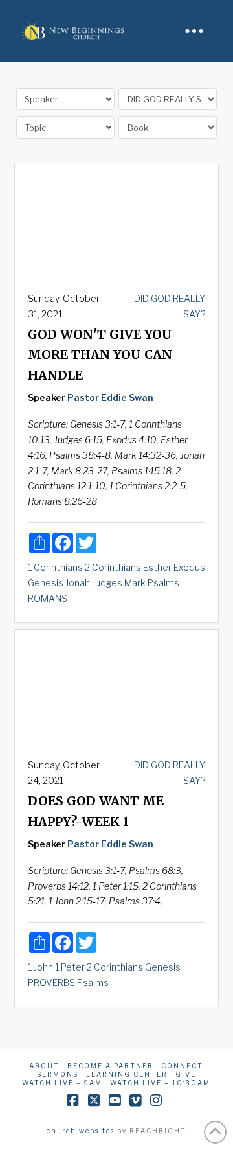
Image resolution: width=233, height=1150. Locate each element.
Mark (135, 582)
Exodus (189, 567)
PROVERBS (51, 982)
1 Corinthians (55, 567)
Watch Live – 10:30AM (160, 1083)
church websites (81, 1130)
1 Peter (70, 966)
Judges (107, 582)
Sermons (57, 1074)
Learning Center (127, 1074)
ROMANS (47, 598)
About (44, 1066)
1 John (40, 966)
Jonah (77, 582)
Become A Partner (110, 1066)
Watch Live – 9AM (62, 1083)
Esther (157, 567)
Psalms (163, 582)
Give (185, 1074)
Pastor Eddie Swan (110, 397)
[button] (194, 31)
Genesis (45, 582)
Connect (182, 1066)
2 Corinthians (113, 567)
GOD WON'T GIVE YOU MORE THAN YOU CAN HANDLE (100, 355)
